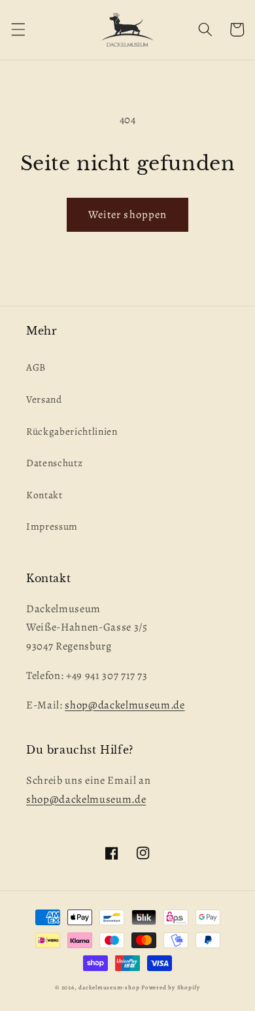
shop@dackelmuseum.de (124, 704)
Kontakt (44, 495)
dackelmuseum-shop (108, 987)
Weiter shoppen (127, 214)
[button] (17, 29)
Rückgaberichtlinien (72, 431)
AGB (36, 367)
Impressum (52, 526)
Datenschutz (54, 462)
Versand (44, 399)
